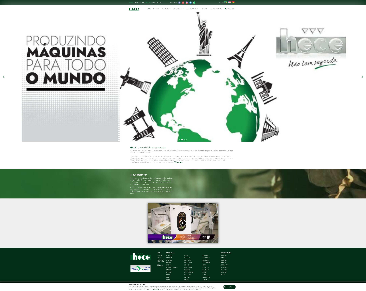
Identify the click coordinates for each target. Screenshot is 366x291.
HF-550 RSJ (224, 260)
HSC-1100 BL (187, 260)
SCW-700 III (205, 279)
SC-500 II (205, 265)
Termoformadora (192, 9)
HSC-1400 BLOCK (188, 272)
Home (148, 9)
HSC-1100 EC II (188, 262)
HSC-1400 (187, 270)
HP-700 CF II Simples (171, 267)
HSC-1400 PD (187, 274)
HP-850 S (168, 272)
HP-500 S (168, 265)
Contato (204, 9)
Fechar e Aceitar (229, 287)
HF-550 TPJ (223, 262)
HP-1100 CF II (169, 255)
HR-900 (186, 255)
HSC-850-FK (206, 260)
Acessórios (165, 9)
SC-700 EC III (206, 267)
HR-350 (168, 279)
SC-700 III (205, 272)
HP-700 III (168, 270)
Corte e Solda (178, 9)
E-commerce (230, 9)
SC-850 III (205, 274)
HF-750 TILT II (224, 272)
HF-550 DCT (224, 255)
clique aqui (155, 289)
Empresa (156, 9)
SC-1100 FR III (206, 262)
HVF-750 (223, 274)
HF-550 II (223, 258)
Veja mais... (178, 162)
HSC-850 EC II (206, 258)
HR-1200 (168, 274)
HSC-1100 (187, 258)
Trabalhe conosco (216, 9)
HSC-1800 (187, 277)
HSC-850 (186, 279)
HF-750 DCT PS (224, 267)
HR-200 (168, 277)
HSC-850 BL (206, 255)
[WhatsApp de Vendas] (194, 2)
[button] (27, 77)
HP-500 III (168, 262)
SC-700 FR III (206, 270)
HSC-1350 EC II (188, 267)
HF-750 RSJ (224, 270)
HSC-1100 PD (187, 265)
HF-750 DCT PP (224, 265)
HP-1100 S (169, 260)
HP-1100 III (169, 258)
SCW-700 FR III (206, 277)
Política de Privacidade (160, 261)
